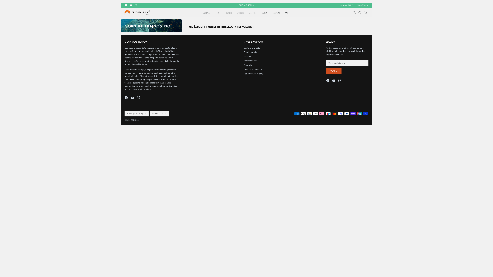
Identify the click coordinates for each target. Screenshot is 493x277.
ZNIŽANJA (249, 5)
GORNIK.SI (135, 120)
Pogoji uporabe (251, 52)
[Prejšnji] (215, 5)
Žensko (229, 13)
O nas (287, 13)
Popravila (248, 65)
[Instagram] (136, 5)
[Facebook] (126, 5)
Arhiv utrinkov (250, 60)
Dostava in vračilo (252, 48)
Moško (217, 13)
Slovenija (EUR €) (346, 5)
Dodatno (252, 13)
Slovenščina (361, 5)
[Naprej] (278, 5)
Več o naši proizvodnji (253, 73)
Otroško (240, 13)
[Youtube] (131, 5)
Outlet (264, 13)
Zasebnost (248, 56)
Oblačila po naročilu (253, 69)
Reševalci (276, 13)
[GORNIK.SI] (137, 12)
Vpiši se (333, 71)
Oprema (206, 13)
